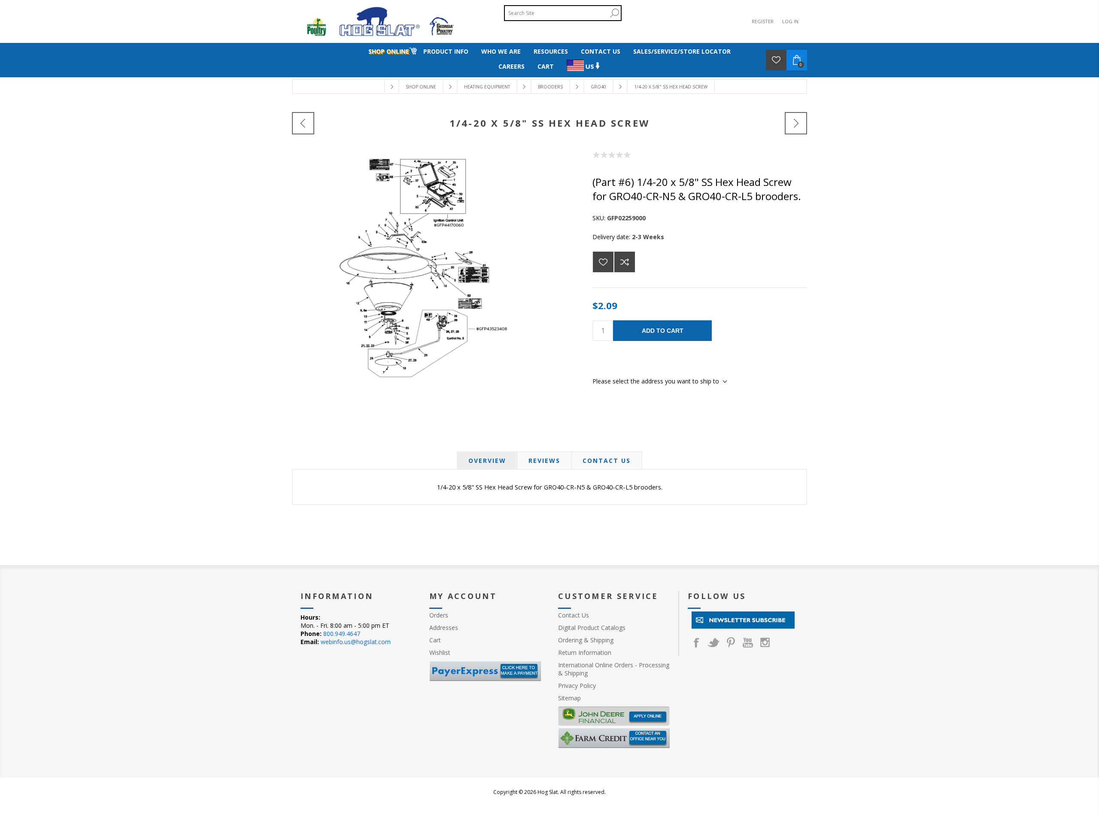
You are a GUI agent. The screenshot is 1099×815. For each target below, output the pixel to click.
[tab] (487, 460)
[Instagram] (765, 642)
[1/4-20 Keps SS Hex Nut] (796, 123)
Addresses (443, 627)
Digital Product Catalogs (591, 627)
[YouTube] (747, 642)
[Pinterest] (730, 642)
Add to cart (662, 330)
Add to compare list (624, 262)
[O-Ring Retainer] (303, 123)
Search (614, 13)
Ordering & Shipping (585, 640)
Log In (790, 21)
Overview (487, 460)
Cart (435, 640)
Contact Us (607, 460)
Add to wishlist (603, 262)
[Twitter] (713, 642)
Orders (438, 615)
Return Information (584, 652)
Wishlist (439, 652)
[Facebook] (696, 642)
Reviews (544, 460)
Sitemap (569, 698)
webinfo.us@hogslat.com (356, 642)
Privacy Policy (577, 685)
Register (763, 21)
